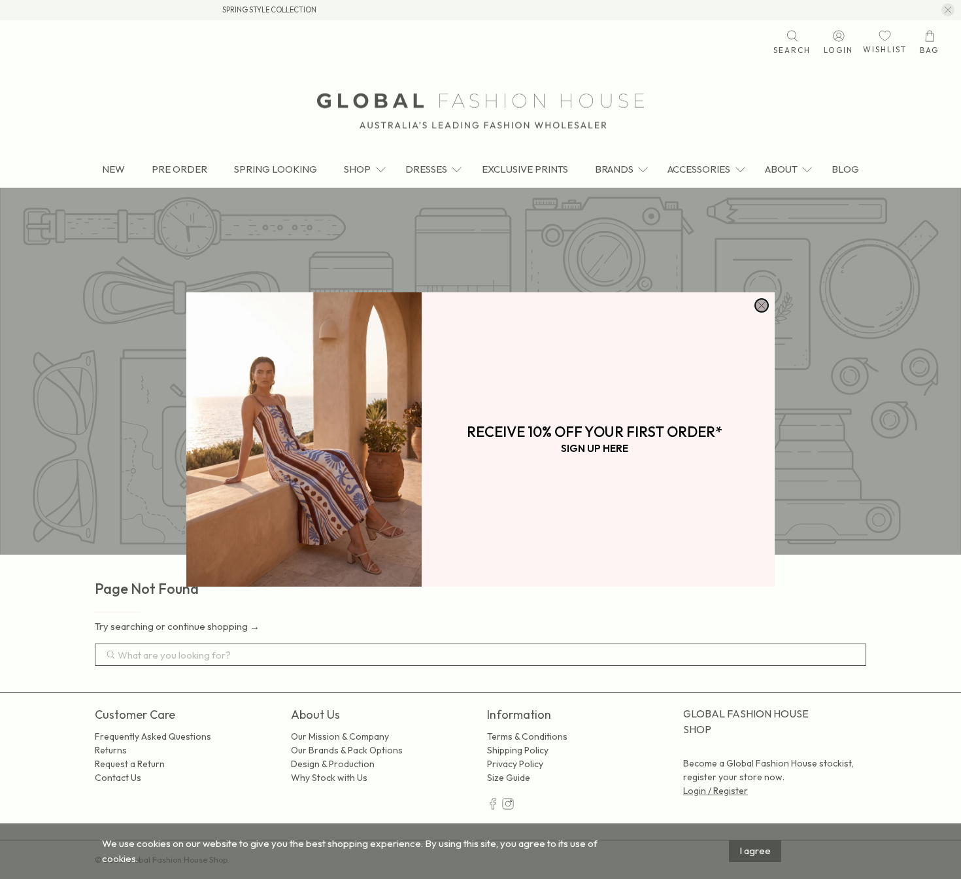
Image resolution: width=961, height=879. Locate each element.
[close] (761, 305)
